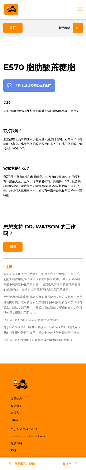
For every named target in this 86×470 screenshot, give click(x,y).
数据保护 (16, 406)
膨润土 (67, 464)
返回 (13, 28)
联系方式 (16, 413)
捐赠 (13, 247)
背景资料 (16, 443)
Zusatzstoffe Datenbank (27, 436)
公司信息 (16, 399)
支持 (13, 450)
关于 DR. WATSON (23, 429)
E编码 (14, 420)
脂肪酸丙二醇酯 (25, 464)
